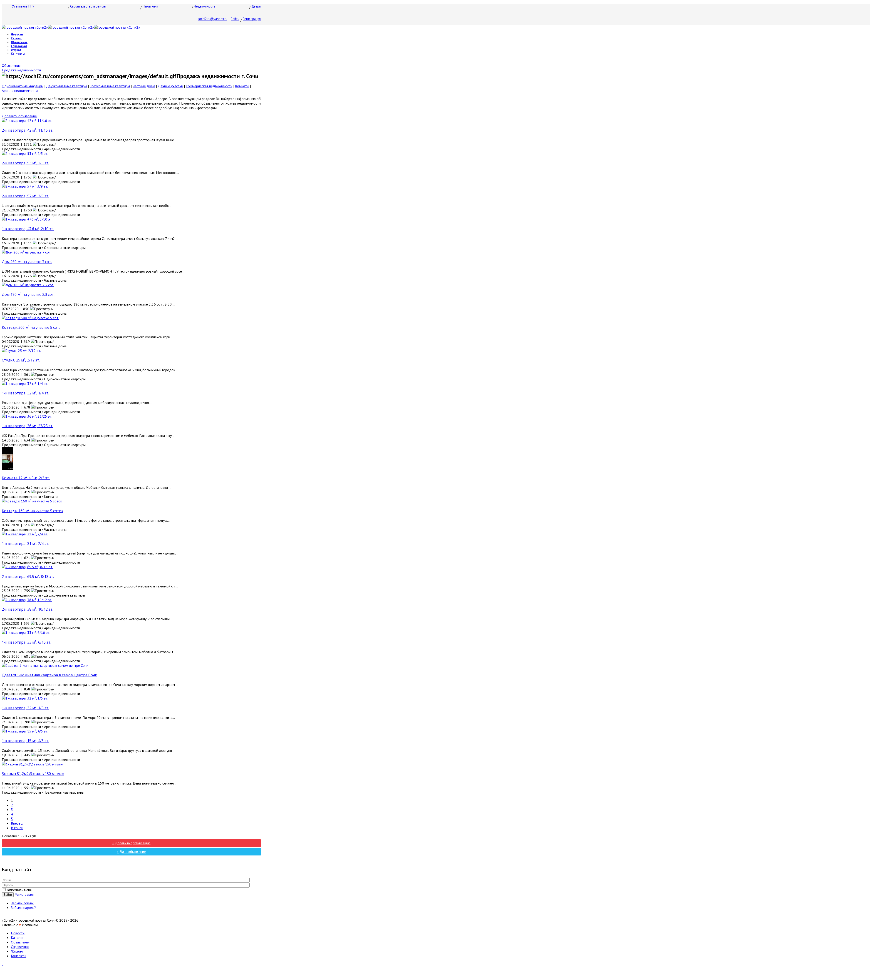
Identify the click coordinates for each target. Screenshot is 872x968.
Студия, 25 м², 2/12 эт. (21, 360)
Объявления (19, 42)
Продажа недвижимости (21, 70)
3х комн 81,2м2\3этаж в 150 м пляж (33, 773)
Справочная (19, 46)
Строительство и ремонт (88, 6)
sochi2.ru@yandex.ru (212, 19)
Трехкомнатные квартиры (110, 86)
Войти (235, 19)
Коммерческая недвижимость (209, 86)
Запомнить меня (19, 890)
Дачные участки (170, 86)
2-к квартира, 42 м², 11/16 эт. (27, 130)
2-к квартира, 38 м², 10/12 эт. (27, 609)
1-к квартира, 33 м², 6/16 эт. (26, 642)
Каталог (16, 38)
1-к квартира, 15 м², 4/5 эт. (25, 740)
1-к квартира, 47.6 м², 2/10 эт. (28, 228)
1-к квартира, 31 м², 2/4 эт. (25, 543)
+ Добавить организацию (131, 843)
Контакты (18, 54)
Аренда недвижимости (20, 90)
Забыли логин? (22, 903)
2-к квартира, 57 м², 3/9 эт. (25, 195)
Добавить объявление (19, 116)
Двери (256, 6)
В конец (17, 827)
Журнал (16, 50)
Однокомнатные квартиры (22, 86)
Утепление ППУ (23, 6)
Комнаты (242, 86)
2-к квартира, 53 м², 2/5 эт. (25, 163)
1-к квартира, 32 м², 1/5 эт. (25, 707)
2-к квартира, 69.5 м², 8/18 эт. (28, 576)
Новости (17, 34)
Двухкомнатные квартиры (66, 86)
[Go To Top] (2, 964)
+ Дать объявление (131, 852)
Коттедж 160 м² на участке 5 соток (32, 510)
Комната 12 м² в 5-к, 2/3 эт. (26, 477)
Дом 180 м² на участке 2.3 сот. (28, 294)
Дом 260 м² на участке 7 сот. (27, 261)
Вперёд (17, 823)
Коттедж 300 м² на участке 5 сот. (31, 327)
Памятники (150, 6)
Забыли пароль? (23, 907)
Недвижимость (205, 6)
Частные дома (144, 86)
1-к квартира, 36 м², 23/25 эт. (27, 425)
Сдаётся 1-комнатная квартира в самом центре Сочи (49, 674)
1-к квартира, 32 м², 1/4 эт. (25, 393)
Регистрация (252, 19)
